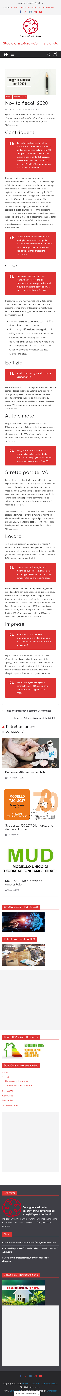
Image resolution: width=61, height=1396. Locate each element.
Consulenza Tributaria (16, 1081)
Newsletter (7, 1100)
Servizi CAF (7, 1091)
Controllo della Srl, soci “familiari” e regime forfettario (29, 1243)
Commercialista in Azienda (18, 1086)
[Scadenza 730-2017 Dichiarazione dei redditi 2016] (30, 790)
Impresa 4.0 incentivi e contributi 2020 (34, 718)
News (8, 97)
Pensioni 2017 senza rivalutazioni (29, 772)
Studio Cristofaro (32, 109)
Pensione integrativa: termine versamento (28, 710)
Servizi (5, 1077)
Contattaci (7, 1096)
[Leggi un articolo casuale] (55, 54)
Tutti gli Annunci (10, 1105)
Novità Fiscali (20, 97)
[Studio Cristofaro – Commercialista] (5, 54)
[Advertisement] (30, 1000)
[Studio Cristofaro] (30, 1200)
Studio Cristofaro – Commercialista (30, 43)
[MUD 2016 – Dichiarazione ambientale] (30, 847)
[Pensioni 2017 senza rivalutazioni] (30, 740)
